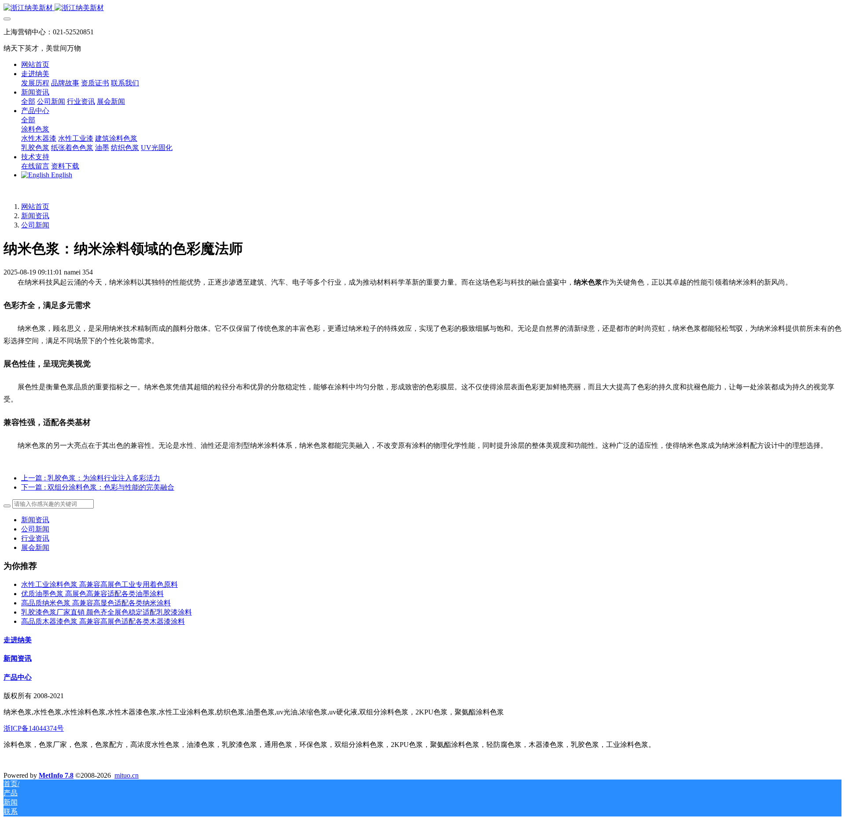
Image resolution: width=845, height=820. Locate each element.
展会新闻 (35, 547)
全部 (28, 101)
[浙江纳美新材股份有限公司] (422, 8)
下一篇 (97, 487)
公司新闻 (35, 225)
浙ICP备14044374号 (34, 728)
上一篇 (90, 478)
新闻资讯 (35, 216)
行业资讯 (35, 538)
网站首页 (35, 64)
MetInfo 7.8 (56, 775)
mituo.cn (126, 775)
